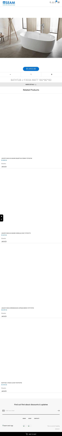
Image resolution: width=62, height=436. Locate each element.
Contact (36, 418)
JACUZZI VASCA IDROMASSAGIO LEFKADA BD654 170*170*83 (17, 308)
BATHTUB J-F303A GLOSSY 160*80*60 (11, 382)
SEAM (24, 418)
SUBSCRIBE (58, 411)
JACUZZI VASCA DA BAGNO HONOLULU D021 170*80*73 (16, 233)
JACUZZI (4, 166)
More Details (30, 84)
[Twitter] (1, 216)
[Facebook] (1, 219)
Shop (29, 418)
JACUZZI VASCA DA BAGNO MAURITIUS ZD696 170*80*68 (16, 158)
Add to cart (32, 434)
